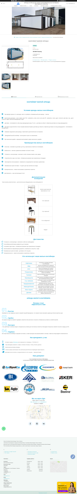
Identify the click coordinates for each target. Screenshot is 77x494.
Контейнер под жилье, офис (33, 452)
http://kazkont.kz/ (7, 475)
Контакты (36, 5)
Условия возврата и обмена (56, 5)
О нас (31, 5)
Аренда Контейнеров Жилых (47, 37)
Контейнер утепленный (32, 451)
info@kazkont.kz (7, 478)
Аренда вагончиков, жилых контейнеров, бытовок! (31, 37)
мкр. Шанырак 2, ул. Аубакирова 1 (38, 402)
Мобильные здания (31, 454)
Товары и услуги (23, 5)
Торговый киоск (54, 451)
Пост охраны (7, 452)
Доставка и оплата (44, 5)
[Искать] (1, 3)
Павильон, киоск (54, 452)
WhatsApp (15, 342)
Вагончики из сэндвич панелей (10, 451)
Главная (15, 5)
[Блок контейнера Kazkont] (19, 3)
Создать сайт (19, 0)
